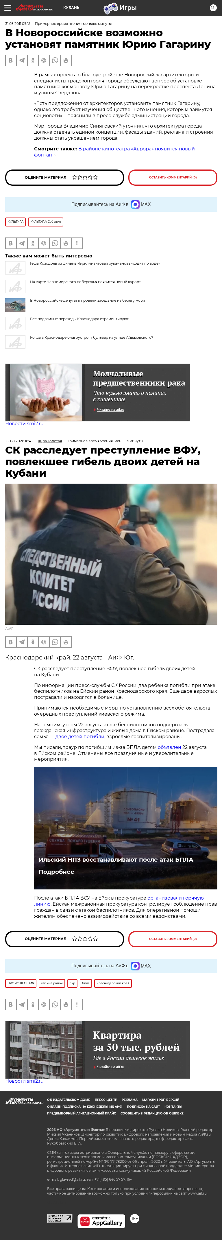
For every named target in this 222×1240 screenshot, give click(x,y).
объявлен (170, 747)
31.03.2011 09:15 (17, 23)
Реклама (130, 1100)
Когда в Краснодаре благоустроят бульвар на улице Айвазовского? (91, 337)
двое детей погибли (80, 736)
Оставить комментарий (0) (173, 177)
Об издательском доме (68, 1100)
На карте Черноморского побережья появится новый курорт (85, 282)
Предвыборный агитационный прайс (81, 1113)
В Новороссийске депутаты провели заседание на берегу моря (87, 300)
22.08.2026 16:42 (19, 441)
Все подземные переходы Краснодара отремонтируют (79, 319)
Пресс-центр (106, 1100)
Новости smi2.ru (24, 423)
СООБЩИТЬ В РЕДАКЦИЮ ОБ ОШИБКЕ (152, 1113)
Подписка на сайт (143, 1107)
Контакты (173, 1107)
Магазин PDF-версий (160, 1100)
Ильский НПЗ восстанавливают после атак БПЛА (116, 859)
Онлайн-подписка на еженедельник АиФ (84, 1107)
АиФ (9, 628)
